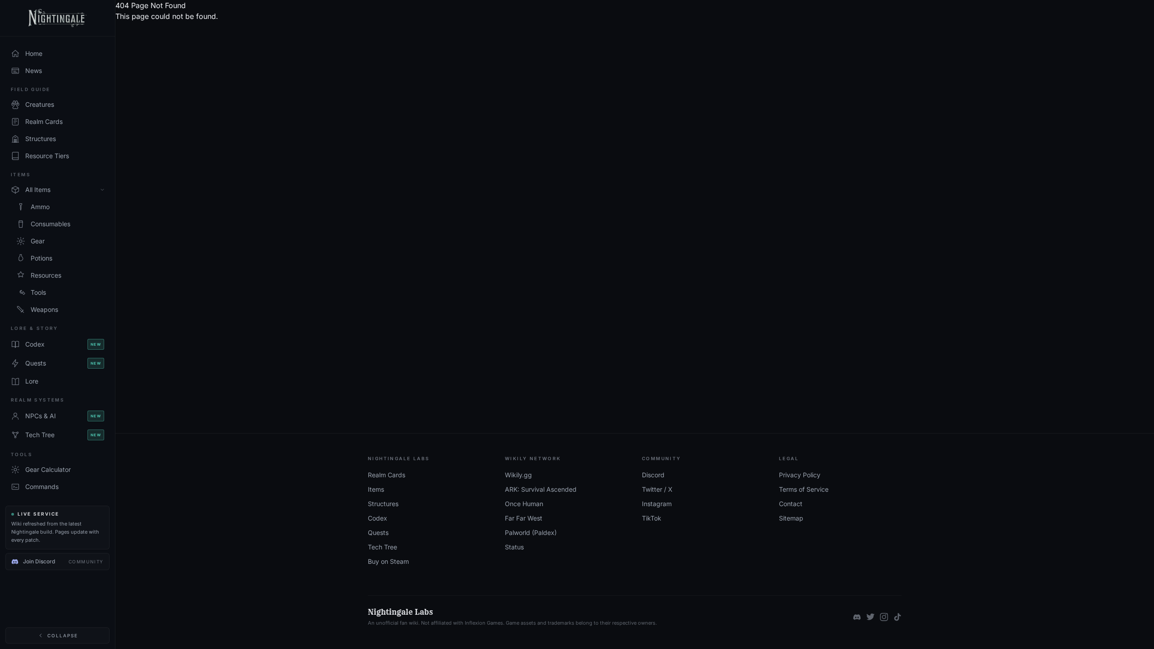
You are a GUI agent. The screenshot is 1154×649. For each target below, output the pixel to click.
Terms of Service (804, 489)
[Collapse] (102, 189)
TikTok (651, 518)
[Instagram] (884, 617)
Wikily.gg (518, 475)
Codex (377, 518)
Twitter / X (657, 489)
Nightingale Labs (400, 612)
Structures (383, 503)
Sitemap (791, 518)
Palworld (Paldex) (531, 532)
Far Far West (523, 518)
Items (376, 489)
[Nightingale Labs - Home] (57, 18)
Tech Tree (382, 547)
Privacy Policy (799, 475)
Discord (653, 475)
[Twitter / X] (870, 617)
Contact (790, 503)
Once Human (524, 503)
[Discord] (857, 617)
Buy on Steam (388, 561)
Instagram (657, 503)
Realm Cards (386, 475)
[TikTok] (897, 617)
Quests (378, 532)
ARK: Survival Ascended (541, 489)
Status (514, 547)
